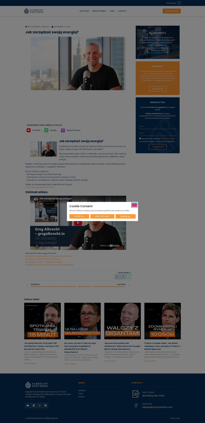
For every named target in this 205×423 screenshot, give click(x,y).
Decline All (125, 216)
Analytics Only (102, 216)
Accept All (79, 216)
